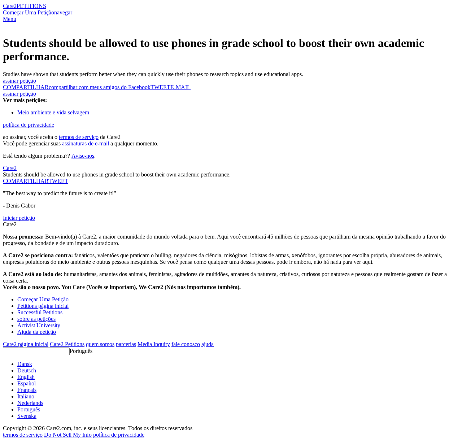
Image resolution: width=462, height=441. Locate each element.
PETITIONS (31, 6)
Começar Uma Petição (28, 12)
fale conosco (185, 344)
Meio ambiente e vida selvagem (53, 112)
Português (81, 351)
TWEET (160, 87)
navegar (63, 12)
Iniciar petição (19, 218)
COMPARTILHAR (25, 181)
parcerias (126, 344)
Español (26, 383)
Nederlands (30, 403)
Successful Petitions (39, 312)
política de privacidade (28, 125)
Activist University (38, 325)
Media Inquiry (154, 344)
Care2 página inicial (25, 344)
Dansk (24, 364)
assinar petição (19, 81)
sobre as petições (36, 319)
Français (26, 390)
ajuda (207, 344)
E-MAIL (180, 87)
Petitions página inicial (43, 306)
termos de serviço (79, 137)
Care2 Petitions (67, 344)
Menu (9, 19)
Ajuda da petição (36, 332)
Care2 (10, 6)
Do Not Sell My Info (68, 435)
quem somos (100, 344)
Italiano (25, 396)
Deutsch (26, 370)
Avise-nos (82, 156)
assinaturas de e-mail (85, 143)
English (26, 377)
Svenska (26, 416)
